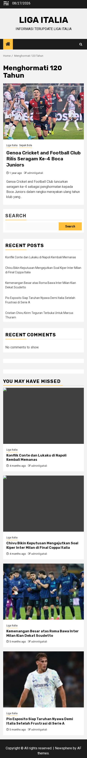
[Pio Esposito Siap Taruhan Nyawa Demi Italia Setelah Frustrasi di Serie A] (43, 679)
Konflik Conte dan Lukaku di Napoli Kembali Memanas (40, 257)
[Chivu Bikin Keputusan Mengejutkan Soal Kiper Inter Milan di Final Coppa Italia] (43, 504)
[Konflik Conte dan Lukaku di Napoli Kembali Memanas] (43, 416)
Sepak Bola (25, 145)
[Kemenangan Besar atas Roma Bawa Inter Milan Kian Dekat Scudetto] (43, 592)
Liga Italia (12, 145)
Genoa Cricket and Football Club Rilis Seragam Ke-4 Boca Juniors (43, 159)
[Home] (8, 44)
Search (15, 216)
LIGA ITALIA (43, 20)
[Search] (80, 44)
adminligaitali (35, 173)
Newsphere (63, 748)
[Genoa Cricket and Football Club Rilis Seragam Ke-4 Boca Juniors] (43, 111)
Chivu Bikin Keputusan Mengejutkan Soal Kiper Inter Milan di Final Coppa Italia (42, 545)
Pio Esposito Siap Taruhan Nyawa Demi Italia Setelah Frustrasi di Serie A (39, 721)
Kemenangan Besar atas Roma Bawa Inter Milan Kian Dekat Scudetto (42, 633)
